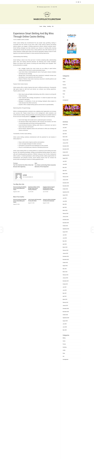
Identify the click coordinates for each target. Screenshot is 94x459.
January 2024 (65, 216)
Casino (40, 26)
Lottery (64, 90)
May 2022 (65, 268)
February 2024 (65, 213)
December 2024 (66, 182)
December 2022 (66, 256)
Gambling (49, 26)
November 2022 (66, 259)
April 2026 (65, 133)
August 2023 (65, 231)
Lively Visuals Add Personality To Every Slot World (34, 200)
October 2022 (65, 262)
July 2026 (65, 127)
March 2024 (65, 210)
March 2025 (65, 173)
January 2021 (65, 305)
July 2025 (65, 161)
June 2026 (65, 130)
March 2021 (65, 299)
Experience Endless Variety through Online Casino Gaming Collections (34, 188)
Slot (52, 26)
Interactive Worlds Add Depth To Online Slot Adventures (49, 200)
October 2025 (65, 152)
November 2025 (66, 149)
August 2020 (65, 320)
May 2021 (65, 293)
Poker (64, 93)
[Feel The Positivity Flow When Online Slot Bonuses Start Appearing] (1, 229)
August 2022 (65, 265)
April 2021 (65, 296)
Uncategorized (65, 100)
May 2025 (65, 167)
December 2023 (66, 219)
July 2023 (65, 234)
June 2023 (65, 238)
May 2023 (65, 241)
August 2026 (65, 124)
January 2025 (65, 179)
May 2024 (65, 204)
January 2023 (65, 253)
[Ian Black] (18, 176)
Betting (44, 26)
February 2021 (65, 302)
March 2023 (65, 247)
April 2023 (65, 244)
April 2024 (65, 207)
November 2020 (66, 311)
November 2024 (66, 185)
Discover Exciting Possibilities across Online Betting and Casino (19, 188)
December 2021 (66, 280)
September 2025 (66, 155)
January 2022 (65, 277)
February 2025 (65, 176)
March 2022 (65, 271)
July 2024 (65, 198)
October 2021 (65, 284)
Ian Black (27, 39)
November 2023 (66, 222)
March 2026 (65, 136)
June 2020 (65, 326)
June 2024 (65, 201)
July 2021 (65, 287)
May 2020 (65, 330)
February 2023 (65, 250)
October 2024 (65, 188)
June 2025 (65, 164)
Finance (64, 84)
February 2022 (65, 274)
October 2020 (65, 314)
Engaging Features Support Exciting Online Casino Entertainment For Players (49, 188)
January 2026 (65, 142)
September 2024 (66, 192)
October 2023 (65, 225)
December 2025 (66, 146)
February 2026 (65, 139)
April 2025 (65, 170)
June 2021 (65, 290)
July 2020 (65, 323)
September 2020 (66, 317)
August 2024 (65, 195)
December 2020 (66, 308)
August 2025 (65, 158)
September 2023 (66, 228)
